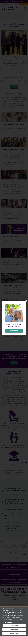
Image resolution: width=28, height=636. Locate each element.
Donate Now (14, 330)
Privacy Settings (14, 625)
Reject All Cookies (14, 629)
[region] (14, 621)
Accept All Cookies (14, 633)
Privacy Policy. (9, 622)
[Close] (25, 608)
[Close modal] (26, 301)
